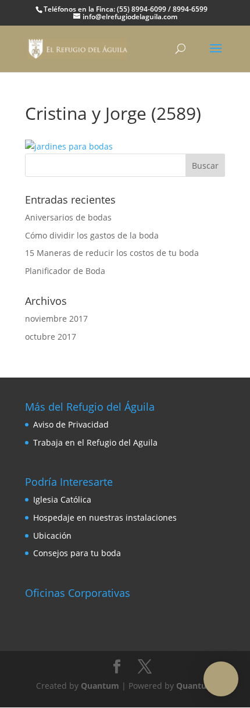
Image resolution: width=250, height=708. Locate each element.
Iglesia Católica (62, 499)
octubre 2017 (50, 336)
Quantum (100, 685)
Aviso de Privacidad (71, 424)
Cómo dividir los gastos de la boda (92, 235)
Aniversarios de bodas (68, 217)
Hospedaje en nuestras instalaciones (105, 517)
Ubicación (52, 535)
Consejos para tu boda (77, 552)
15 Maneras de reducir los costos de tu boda (112, 252)
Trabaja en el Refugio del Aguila (95, 442)
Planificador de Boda (65, 270)
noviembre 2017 (56, 318)
